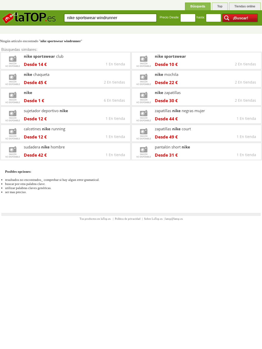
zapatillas (168, 92)
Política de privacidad (127, 218)
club (43, 56)
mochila (166, 74)
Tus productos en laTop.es (95, 218)
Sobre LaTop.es (153, 218)
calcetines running (44, 128)
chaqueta (36, 74)
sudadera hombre (44, 146)
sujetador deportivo (46, 110)
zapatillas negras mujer (180, 110)
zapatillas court (173, 128)
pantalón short (172, 146)
